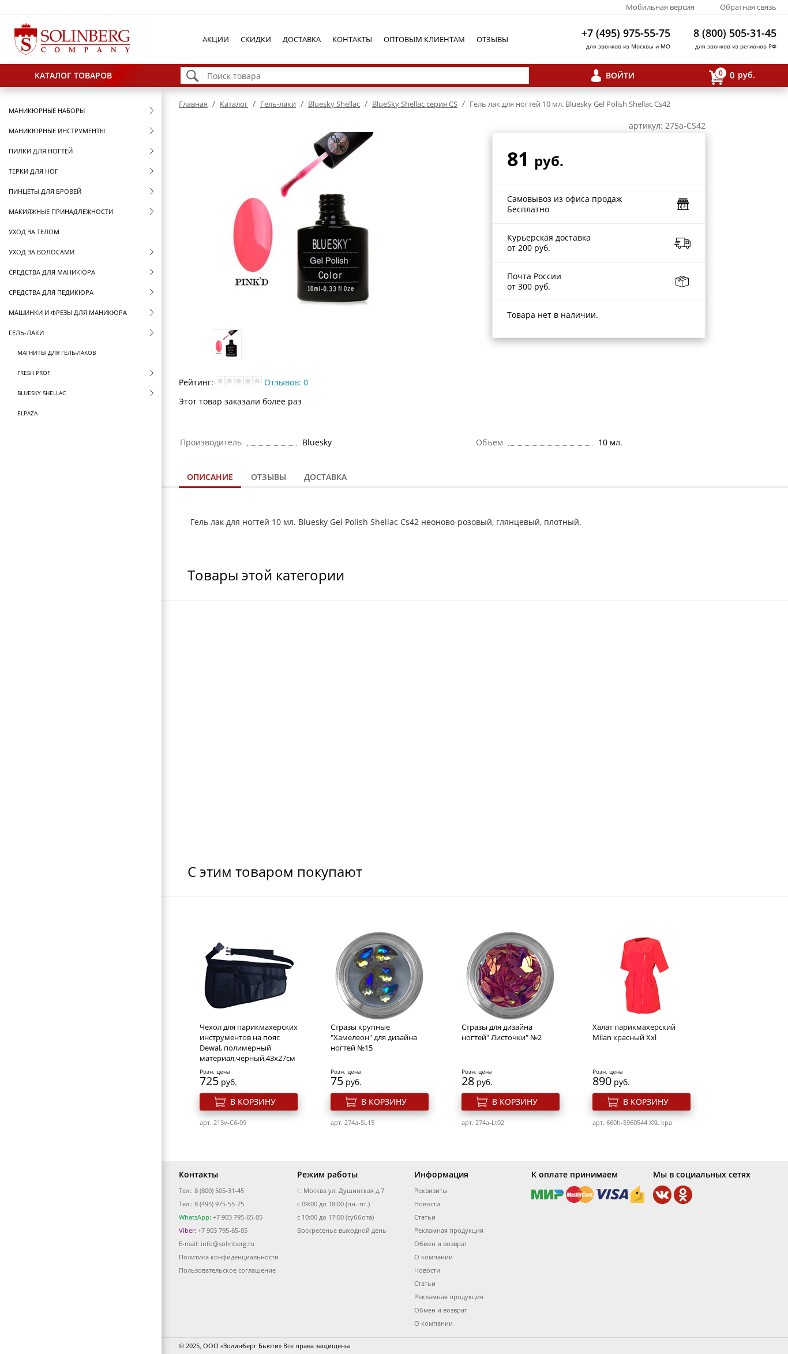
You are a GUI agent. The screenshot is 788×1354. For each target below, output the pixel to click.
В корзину (253, 1101)
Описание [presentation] (210, 476)
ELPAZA (27, 413)
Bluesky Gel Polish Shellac (348, 521)
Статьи (425, 1217)
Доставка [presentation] (325, 476)
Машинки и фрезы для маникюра (68, 312)
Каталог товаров (73, 75)
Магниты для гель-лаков (56, 352)
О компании (433, 1256)
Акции (215, 39)
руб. (737, 74)
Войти (620, 75)
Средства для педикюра (51, 292)
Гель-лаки (26, 332)
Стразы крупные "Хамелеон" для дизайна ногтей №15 (374, 1037)
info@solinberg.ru (227, 1243)
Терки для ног (33, 171)
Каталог (234, 104)
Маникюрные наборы (47, 110)
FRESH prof (33, 373)
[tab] (210, 478)
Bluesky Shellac (41, 393)
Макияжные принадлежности (61, 211)
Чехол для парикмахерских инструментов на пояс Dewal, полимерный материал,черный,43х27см (249, 1042)
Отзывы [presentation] (268, 476)
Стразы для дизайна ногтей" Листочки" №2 (501, 1032)
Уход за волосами (41, 251)
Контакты (352, 39)
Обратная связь (748, 7)
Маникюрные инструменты (57, 130)
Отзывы (492, 39)
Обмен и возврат (440, 1243)
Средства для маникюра (52, 272)
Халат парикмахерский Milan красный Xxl (634, 1032)
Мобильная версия (660, 7)
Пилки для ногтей (41, 151)
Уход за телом (34, 231)
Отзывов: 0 (286, 382)
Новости (427, 1203)
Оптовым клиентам (424, 39)
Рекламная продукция (448, 1230)
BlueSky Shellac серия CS (414, 104)
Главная (193, 104)
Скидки (256, 39)
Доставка (302, 39)
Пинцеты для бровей (45, 191)
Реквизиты (430, 1190)
